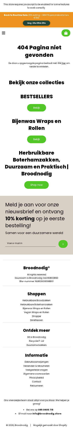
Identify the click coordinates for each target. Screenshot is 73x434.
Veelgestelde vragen (37, 369)
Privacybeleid (36, 377)
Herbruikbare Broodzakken (36, 300)
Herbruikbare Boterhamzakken (36, 304)
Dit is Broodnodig (36, 337)
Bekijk (36, 108)
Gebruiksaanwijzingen (36, 361)
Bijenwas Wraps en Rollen (36, 308)
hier (64, 63)
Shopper (36, 316)
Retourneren (36, 385)
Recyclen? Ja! (36, 340)
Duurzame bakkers (37, 345)
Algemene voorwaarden (36, 373)
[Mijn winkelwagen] (65, 33)
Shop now (36, 185)
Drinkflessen (36, 320)
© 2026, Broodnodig (17, 425)
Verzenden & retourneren (36, 365)
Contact (36, 381)
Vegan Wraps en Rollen (36, 312)
